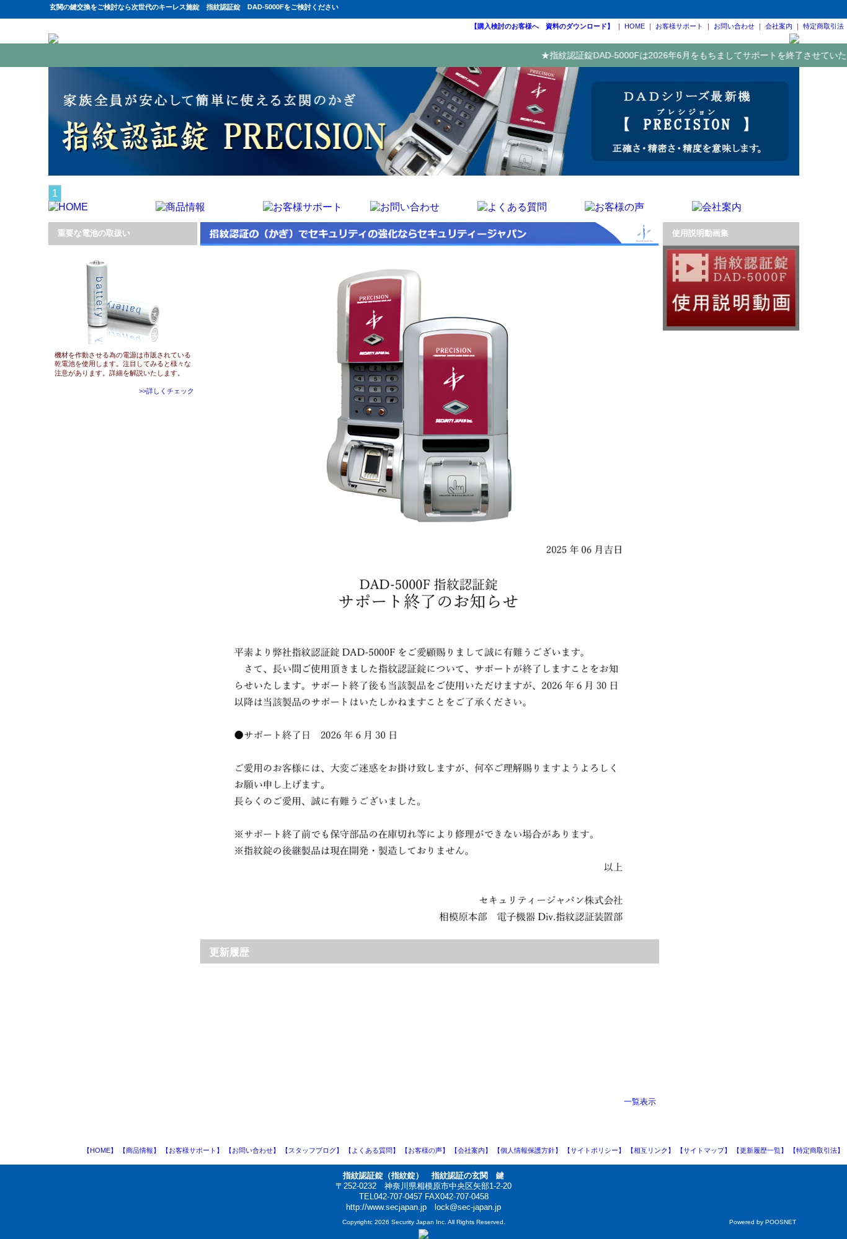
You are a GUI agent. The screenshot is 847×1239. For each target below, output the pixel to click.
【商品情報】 (139, 1150)
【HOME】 (100, 1150)
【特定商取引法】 (816, 1150)
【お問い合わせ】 (252, 1150)
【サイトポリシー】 (594, 1150)
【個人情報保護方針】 (528, 1150)
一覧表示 (640, 1101)
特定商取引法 (823, 26)
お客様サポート (679, 26)
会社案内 (778, 26)
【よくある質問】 (372, 1150)
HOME (634, 26)
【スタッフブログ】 (312, 1150)
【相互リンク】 (651, 1150)
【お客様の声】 (425, 1150)
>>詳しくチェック (166, 391)
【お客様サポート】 (192, 1150)
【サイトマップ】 (703, 1150)
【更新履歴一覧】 (760, 1150)
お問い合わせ (734, 26)
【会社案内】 (471, 1150)
